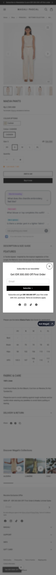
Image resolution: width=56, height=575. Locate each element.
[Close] (49, 266)
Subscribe (27, 288)
